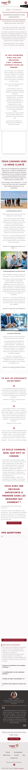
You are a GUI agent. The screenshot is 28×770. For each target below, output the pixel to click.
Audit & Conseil (6, 755)
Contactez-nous (14, 758)
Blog (24, 755)
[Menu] (26, 2)
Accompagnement (18, 752)
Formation (16, 755)
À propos (8, 752)
